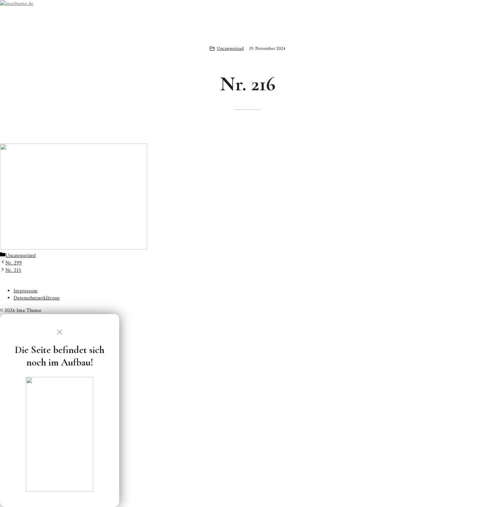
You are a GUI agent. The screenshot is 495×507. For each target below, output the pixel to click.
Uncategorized (230, 48)
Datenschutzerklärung (36, 298)
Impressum (25, 290)
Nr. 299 (13, 262)
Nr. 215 (13, 270)
